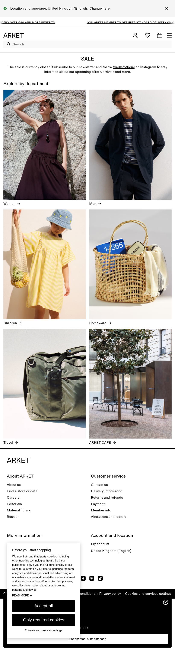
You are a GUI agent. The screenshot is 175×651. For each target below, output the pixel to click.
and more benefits (26, 22)
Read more (22, 595)
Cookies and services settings (148, 593)
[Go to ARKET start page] (13, 35)
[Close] (166, 8)
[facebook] (83, 578)
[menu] (169, 35)
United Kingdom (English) (111, 551)
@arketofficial (124, 67)
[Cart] (159, 35)
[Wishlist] (147, 35)
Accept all (43, 605)
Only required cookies (43, 620)
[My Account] (135, 35)
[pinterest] (91, 578)
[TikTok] (100, 578)
